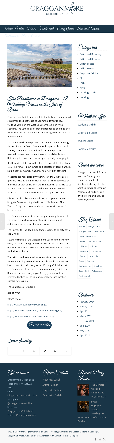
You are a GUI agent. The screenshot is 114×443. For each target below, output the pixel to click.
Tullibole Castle (97, 271)
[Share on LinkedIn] (55, 351)
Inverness (90, 261)
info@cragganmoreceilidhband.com (25, 395)
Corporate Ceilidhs (89, 73)
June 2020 (85, 325)
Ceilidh (81, 236)
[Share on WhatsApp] (34, 351)
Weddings (85, 97)
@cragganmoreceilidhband (20, 403)
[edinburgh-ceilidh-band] (57, 12)
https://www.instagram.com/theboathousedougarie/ (35, 310)
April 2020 (85, 335)
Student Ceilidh (85, 140)
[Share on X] (23, 351)
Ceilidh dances (87, 63)
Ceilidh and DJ (91, 236)
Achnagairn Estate (85, 231)
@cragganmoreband (26, 415)
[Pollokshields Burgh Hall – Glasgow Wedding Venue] (2, 221)
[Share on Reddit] (66, 351)
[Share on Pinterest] (45, 351)
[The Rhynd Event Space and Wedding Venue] (111, 221)
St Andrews (98, 266)
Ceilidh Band (83, 246)
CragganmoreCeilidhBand (20, 411)
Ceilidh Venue (83, 251)
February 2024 (87, 301)
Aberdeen (82, 227)
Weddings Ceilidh (87, 124)
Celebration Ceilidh (87, 132)
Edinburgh (82, 256)
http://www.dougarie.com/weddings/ (27, 304)
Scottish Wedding (85, 266)
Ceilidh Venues (87, 68)
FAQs (82, 83)
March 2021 (85, 316)
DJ (81, 78)
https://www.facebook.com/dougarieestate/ (30, 316)
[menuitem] (8, 29)
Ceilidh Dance (94, 246)
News (82, 87)
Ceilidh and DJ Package (91, 54)
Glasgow (81, 261)
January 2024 (86, 306)
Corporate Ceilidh (87, 148)
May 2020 (85, 330)
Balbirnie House (99, 231)
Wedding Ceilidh (88, 92)
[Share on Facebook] (13, 351)
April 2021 (85, 311)
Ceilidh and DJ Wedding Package (90, 241)
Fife (96, 256)
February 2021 (87, 321)
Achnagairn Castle (94, 227)
